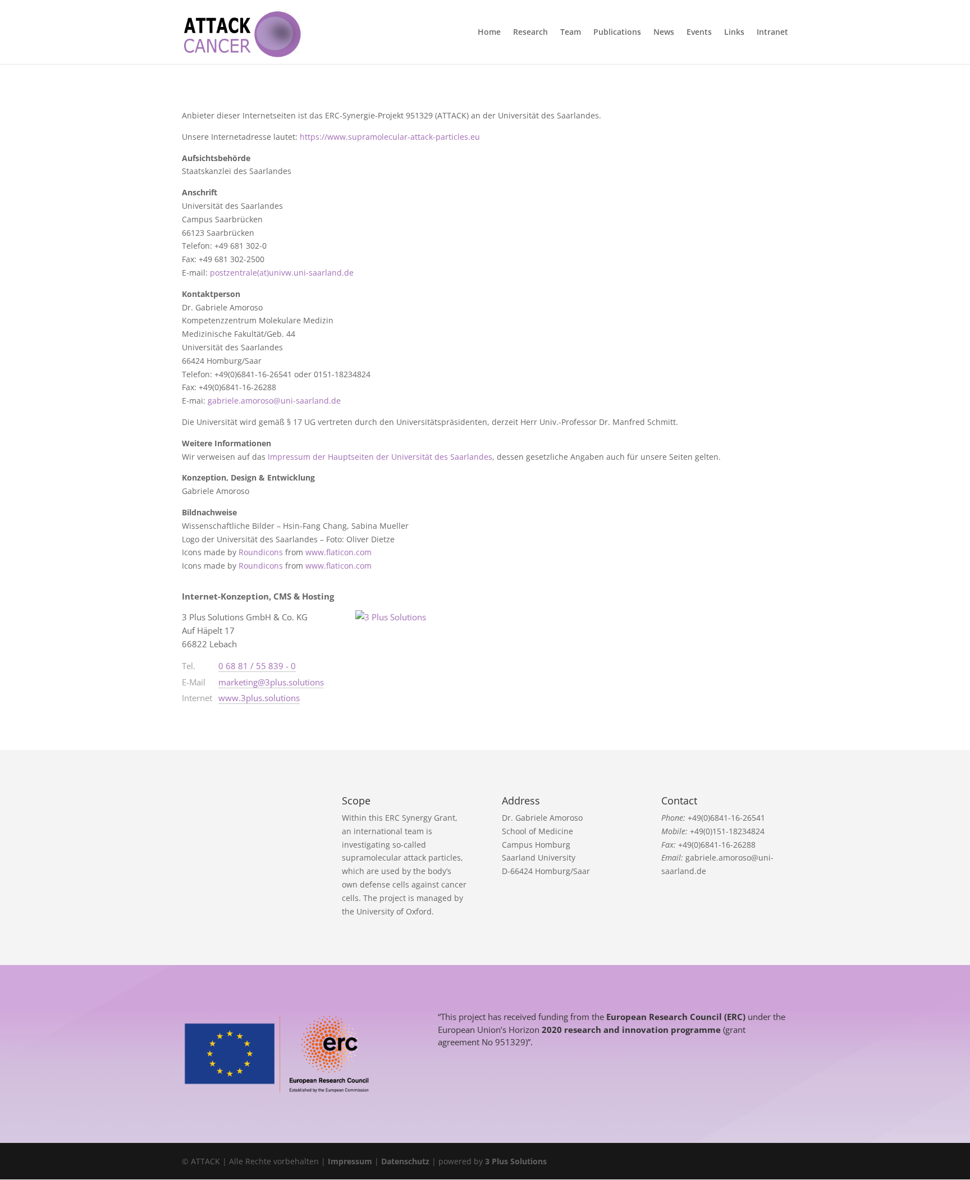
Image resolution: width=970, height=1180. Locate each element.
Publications (617, 32)
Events (699, 32)
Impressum (350, 1161)
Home (489, 32)
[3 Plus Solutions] (397, 626)
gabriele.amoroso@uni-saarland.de (274, 400)
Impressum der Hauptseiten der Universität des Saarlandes (380, 456)
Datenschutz (405, 1161)
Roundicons (261, 552)
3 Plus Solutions (516, 1161)
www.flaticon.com (338, 552)
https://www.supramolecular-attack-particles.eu (390, 136)
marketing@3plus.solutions (271, 682)
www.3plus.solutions (259, 697)
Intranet (772, 32)
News (663, 32)
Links (734, 32)
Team (570, 32)
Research (530, 32)
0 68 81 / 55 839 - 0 (257, 665)
